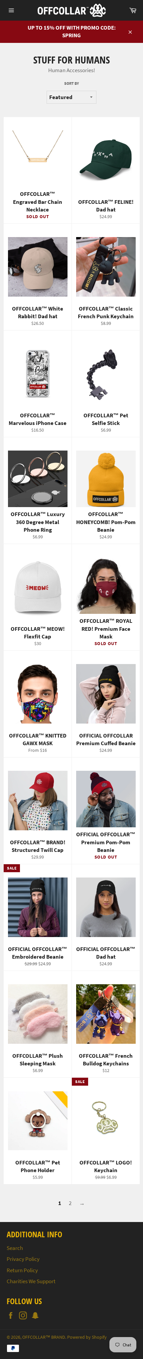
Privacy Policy (23, 1259)
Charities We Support (31, 1281)
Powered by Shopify (87, 1337)
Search (15, 1248)
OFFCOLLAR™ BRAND (43, 1337)
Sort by (71, 83)
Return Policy (22, 1270)
